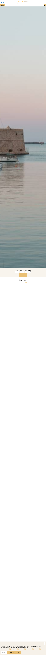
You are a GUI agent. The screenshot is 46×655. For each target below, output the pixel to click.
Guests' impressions (23, 503)
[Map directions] (43, 5)
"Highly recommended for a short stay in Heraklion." (23, 523)
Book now (2, 5)
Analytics (36, 649)
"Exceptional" (23, 552)
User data (21, 649)
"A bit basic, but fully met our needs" (23, 510)
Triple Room (23, 449)
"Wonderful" (23, 568)
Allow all (18, 652)
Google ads (14, 649)
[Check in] (17, 272)
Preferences (29, 649)
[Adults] (26, 272)
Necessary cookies (4, 649)
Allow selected (11, 652)
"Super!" (23, 609)
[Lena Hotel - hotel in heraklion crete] (23, 2)
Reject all (4, 652)
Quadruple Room (23, 488)
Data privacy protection (24, 647)
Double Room (23, 410)
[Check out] (22, 272)
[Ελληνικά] (3, 2)
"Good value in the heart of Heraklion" (23, 622)
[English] (1, 2)
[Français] (5, 2)
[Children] (29, 272)
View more (5, 377)
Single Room (23, 370)
